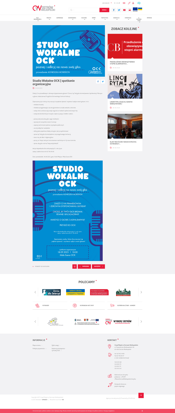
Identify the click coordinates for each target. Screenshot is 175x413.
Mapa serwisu (37, 345)
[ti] (120, 398)
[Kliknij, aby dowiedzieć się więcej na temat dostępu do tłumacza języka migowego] (129, 3)
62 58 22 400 (120, 354)
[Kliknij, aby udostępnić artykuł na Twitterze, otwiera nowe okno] (103, 81)
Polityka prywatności (39, 349)
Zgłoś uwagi (55, 345)
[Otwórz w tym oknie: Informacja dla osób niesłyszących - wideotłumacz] (110, 387)
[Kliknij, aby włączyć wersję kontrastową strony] (124, 3)
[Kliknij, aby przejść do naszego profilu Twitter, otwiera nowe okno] (119, 10)
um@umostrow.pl (124, 358)
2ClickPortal (131, 398)
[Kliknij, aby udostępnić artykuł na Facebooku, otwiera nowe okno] (98, 81)
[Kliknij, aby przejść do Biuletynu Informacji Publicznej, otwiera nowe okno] (130, 10)
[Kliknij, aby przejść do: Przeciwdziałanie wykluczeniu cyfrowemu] (133, 3)
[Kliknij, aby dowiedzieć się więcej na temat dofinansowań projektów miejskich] (135, 10)
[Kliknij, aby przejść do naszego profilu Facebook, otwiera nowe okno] (114, 10)
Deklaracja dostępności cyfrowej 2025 (58, 349)
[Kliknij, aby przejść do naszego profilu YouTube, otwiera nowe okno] (124, 10)
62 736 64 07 (120, 356)
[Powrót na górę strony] (141, 395)
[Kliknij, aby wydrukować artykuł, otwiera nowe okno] (74, 266)
